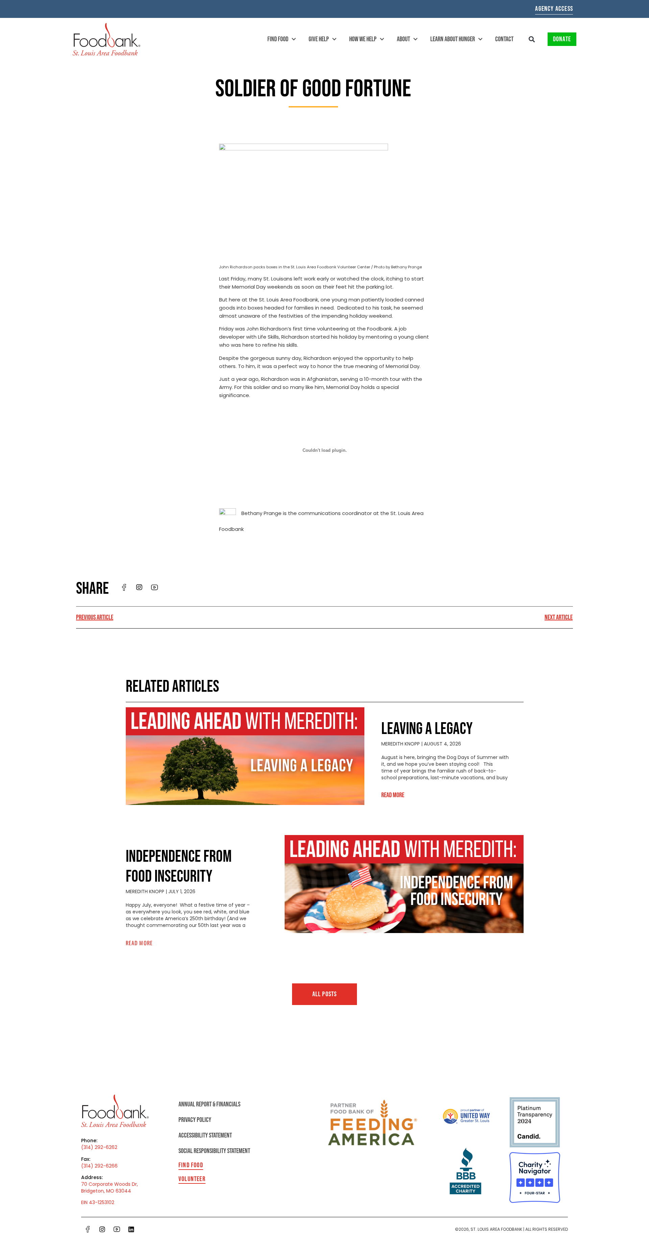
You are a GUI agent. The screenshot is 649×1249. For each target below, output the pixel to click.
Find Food (277, 39)
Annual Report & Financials (209, 1104)
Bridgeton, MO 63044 (106, 1190)
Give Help (319, 39)
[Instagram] (102, 1229)
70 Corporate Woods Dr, (109, 1184)
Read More (392, 795)
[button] (531, 39)
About (403, 39)
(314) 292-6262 (99, 1147)
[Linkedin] (131, 1229)
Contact (504, 39)
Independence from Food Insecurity (179, 867)
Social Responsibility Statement (214, 1151)
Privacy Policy (194, 1120)
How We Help (363, 39)
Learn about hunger (452, 39)
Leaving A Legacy (427, 729)
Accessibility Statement (205, 1135)
